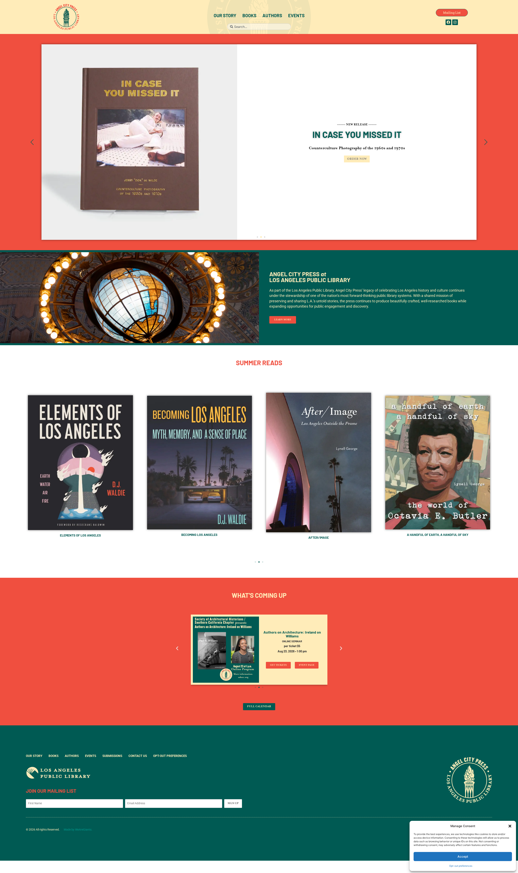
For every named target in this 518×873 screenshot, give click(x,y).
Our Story (225, 16)
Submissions (112, 756)
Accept (462, 856)
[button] (510, 826)
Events (296, 16)
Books (249, 16)
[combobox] (259, 26)
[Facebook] (448, 22)
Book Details (161, 159)
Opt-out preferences (460, 865)
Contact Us (137, 756)
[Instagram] (455, 22)
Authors (272, 16)
